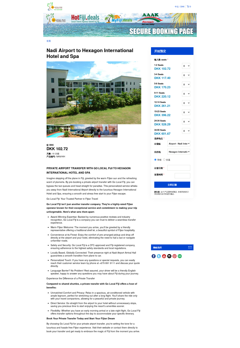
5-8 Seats (160, 85)
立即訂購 (172, 184)
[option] (58, 130)
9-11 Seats (160, 94)
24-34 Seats (160, 122)
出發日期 (159, 168)
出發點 (157, 143)
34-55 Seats (160, 131)
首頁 (49, 40)
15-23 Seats (160, 113)
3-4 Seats (160, 76)
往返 (168, 159)
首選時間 (159, 174)
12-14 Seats (160, 103)
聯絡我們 (157, 247)
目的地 (157, 151)
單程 (159, 159)
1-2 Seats (160, 66)
